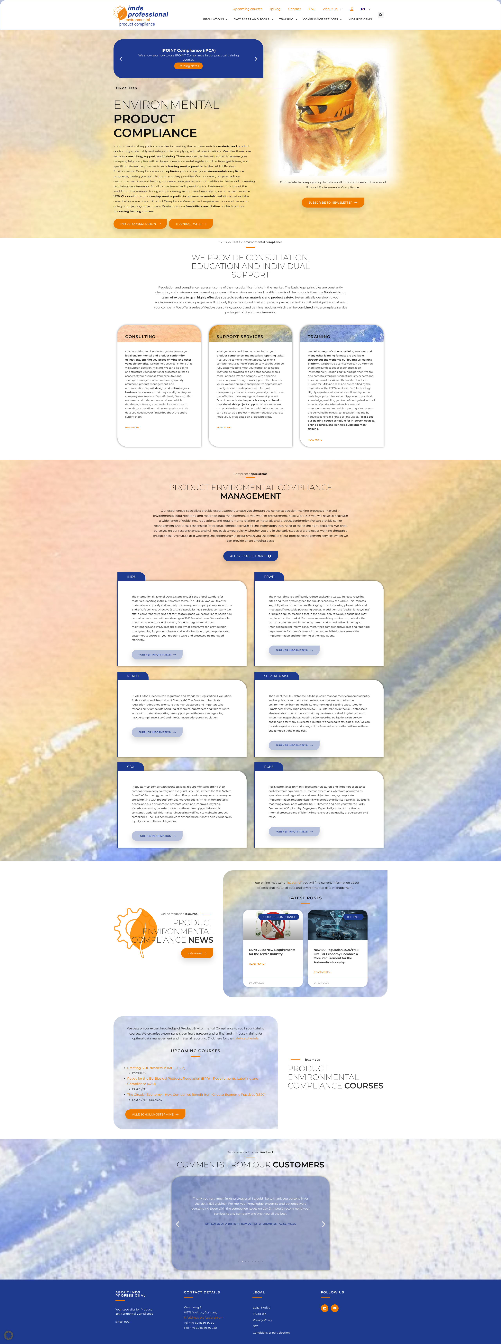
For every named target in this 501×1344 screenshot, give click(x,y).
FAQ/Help (259, 1314)
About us (330, 9)
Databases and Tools (251, 19)
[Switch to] (366, 9)
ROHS (269, 767)
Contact (294, 9)
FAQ (312, 9)
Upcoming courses (247, 9)
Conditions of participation (271, 1332)
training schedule (246, 1038)
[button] (381, 15)
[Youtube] (334, 1308)
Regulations (213, 19)
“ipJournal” (294, 882)
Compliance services (320, 19)
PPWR (269, 577)
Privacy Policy (262, 1320)
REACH (133, 676)
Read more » (257, 963)
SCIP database (276, 676)
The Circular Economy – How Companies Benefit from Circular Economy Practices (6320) (196, 1094)
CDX (130, 767)
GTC (256, 1326)
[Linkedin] (324, 1308)
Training (286, 19)
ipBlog (275, 9)
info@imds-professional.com (203, 1317)
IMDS (131, 577)
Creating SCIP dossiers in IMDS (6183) (156, 1068)
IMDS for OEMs (360, 19)
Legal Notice (261, 1307)
